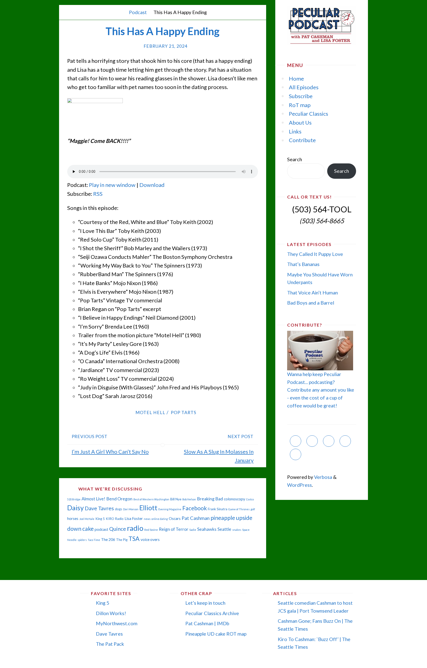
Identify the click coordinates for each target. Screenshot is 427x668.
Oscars (175, 518)
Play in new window (112, 184)
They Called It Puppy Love (315, 254)
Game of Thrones (239, 509)
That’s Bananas (303, 264)
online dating (159, 518)
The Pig (122, 540)
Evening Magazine (169, 509)
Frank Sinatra (217, 509)
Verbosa (322, 477)
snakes (236, 529)
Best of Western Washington (151, 499)
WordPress (299, 485)
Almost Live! (93, 498)
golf (253, 509)
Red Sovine (151, 529)
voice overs (150, 539)
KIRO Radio (115, 519)
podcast (101, 529)
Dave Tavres (99, 508)
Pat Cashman (196, 518)
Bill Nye (175, 499)
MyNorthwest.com (116, 623)
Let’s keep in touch (205, 603)
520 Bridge (74, 499)
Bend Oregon (119, 498)
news (147, 518)
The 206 (108, 539)
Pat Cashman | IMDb (207, 623)
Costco (250, 499)
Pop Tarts (183, 412)
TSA (134, 538)
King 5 (100, 519)
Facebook (194, 508)
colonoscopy (234, 499)
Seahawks (206, 529)
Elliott (148, 508)
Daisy (75, 508)
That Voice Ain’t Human (312, 292)
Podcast (138, 12)
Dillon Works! (111, 613)
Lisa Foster (134, 518)
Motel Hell (150, 412)
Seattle (224, 529)
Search (294, 159)
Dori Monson (130, 509)
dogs (118, 509)
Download (152, 184)
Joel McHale (86, 518)
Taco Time (94, 539)
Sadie (192, 529)
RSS (98, 193)
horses (72, 518)
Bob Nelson (189, 499)
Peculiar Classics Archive (212, 613)
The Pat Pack (110, 644)
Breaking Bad (210, 498)
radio (135, 528)
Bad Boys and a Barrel (310, 303)
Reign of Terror (173, 529)
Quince (117, 529)
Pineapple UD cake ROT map (215, 634)
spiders (82, 539)
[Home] (120, 12)
